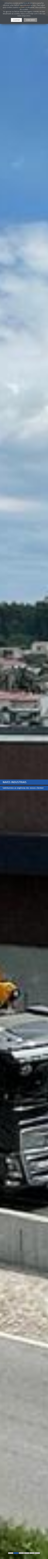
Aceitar (16, 20)
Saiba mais (30, 20)
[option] (24, 779)
